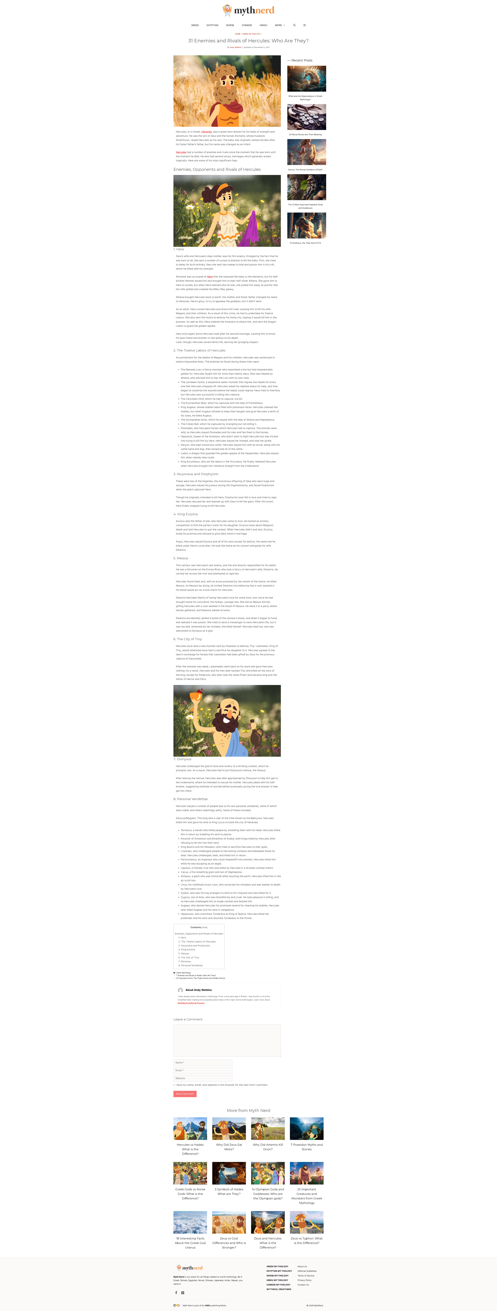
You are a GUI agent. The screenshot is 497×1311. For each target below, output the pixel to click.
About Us (302, 1266)
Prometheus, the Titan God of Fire (305, 243)
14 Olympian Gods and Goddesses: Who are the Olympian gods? (268, 1194)
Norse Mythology (278, 1275)
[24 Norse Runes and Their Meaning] (306, 117)
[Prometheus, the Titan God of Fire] (306, 226)
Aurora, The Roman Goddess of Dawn (305, 169)
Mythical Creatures (279, 1289)
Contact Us (303, 1284)
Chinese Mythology (278, 1284)
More (278, 25)
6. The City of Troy (188, 957)
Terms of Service (306, 1275)
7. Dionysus (184, 961)
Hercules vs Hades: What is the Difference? (190, 1149)
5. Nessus (183, 953)
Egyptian (212, 25)
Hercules (181, 152)
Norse (230, 25)
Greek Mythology (251, 34)
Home (237, 34)
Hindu (263, 25)
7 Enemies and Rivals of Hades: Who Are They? (196, 975)
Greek (195, 25)
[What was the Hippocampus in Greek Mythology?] (306, 79)
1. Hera (182, 937)
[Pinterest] (183, 1293)
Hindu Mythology (277, 1280)
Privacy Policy (305, 1280)
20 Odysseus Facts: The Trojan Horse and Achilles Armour (200, 978)
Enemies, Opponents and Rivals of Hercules (199, 933)
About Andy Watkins (199, 990)
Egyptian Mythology (279, 1271)
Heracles (206, 131)
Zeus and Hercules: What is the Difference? (268, 1243)
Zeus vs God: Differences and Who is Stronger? (229, 1243)
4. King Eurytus (186, 949)
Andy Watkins (236, 47)
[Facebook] (176, 1293)
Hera (210, 276)
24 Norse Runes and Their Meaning (305, 134)
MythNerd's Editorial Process (191, 1003)
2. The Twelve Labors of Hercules (197, 941)
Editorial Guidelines (307, 1271)
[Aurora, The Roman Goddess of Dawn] (306, 152)
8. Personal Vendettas (190, 965)
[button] (294, 25)
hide (204, 927)
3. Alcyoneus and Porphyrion (194, 945)
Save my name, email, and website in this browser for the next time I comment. (222, 1084)
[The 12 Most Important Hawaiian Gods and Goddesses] (306, 187)
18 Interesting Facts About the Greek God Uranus (190, 1243)
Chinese (247, 25)
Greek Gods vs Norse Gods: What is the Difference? (190, 1194)
